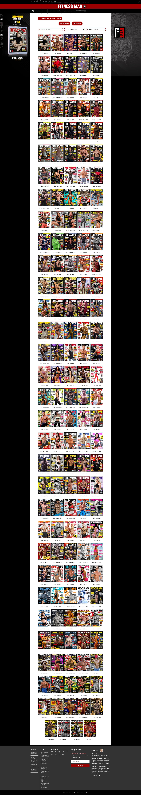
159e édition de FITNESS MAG (34, 753)
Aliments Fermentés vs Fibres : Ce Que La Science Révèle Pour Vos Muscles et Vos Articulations (34, 761)
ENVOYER (80, 765)
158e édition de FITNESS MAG (34, 770)
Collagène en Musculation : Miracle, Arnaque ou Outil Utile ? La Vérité (45, 770)
